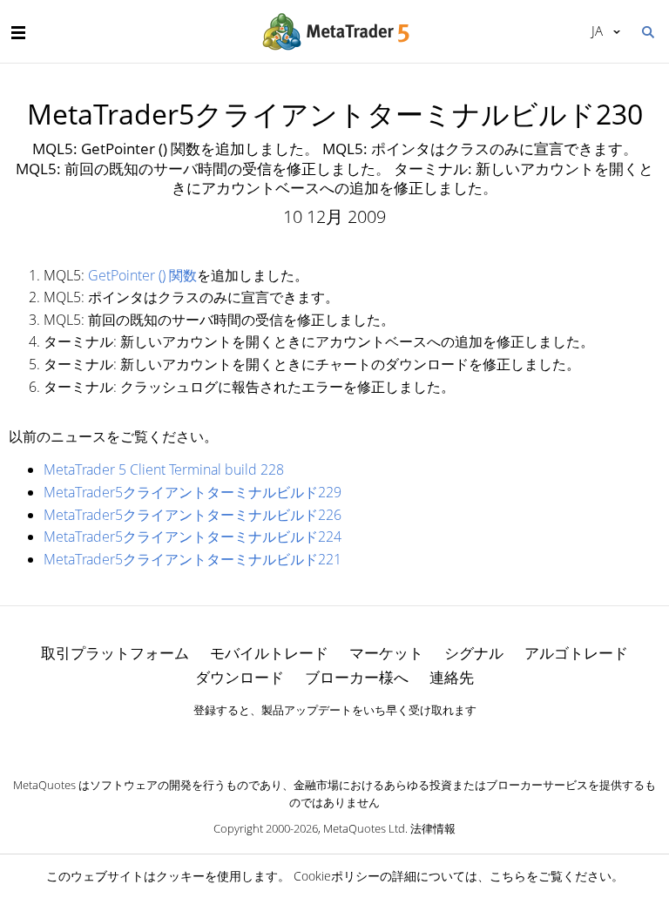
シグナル (473, 653)
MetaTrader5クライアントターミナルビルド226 (192, 514)
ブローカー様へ (357, 677)
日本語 (594, 30)
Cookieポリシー (337, 876)
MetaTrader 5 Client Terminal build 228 (164, 469)
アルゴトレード (576, 653)
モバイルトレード (269, 653)
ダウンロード (239, 677)
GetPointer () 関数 (142, 275)
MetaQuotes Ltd (364, 828)
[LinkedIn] (334, 739)
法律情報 (433, 828)
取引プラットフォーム (115, 653)
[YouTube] (362, 739)
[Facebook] (306, 739)
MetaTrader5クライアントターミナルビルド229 (192, 492)
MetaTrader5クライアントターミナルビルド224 (192, 536)
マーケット (386, 653)
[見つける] (647, 30)
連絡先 (451, 677)
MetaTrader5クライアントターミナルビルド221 (192, 559)
